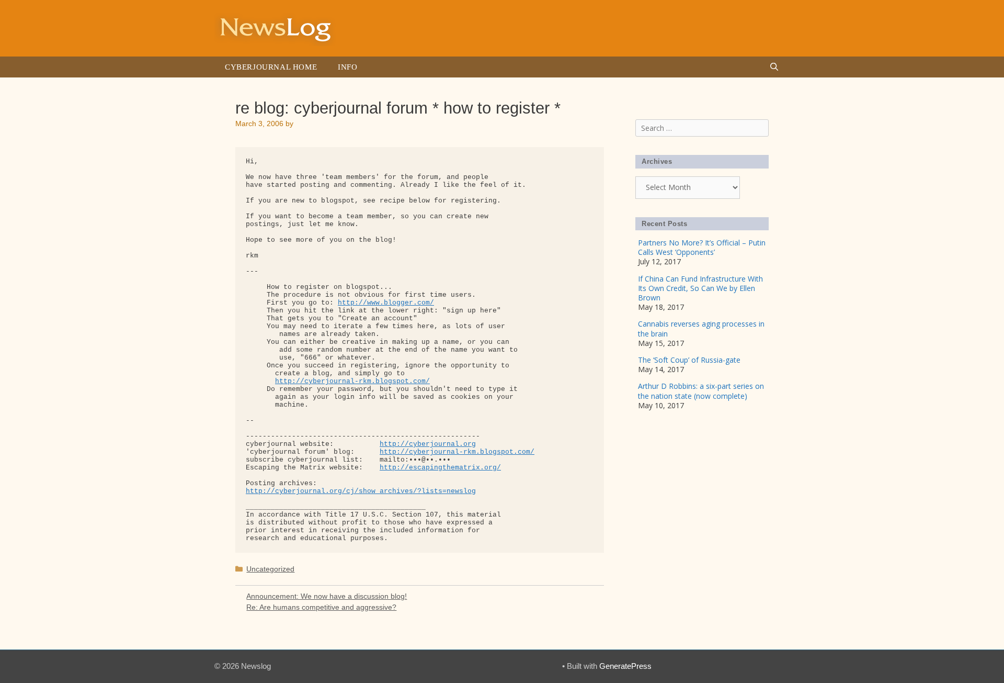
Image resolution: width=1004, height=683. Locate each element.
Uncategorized (270, 569)
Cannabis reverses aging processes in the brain (701, 328)
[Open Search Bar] (774, 67)
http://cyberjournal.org (428, 444)
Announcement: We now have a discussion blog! (326, 596)
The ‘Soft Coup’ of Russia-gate (689, 360)
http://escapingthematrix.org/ (440, 468)
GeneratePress (625, 666)
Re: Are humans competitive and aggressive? (321, 607)
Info (347, 67)
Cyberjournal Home (271, 67)
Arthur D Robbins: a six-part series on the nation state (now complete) (701, 390)
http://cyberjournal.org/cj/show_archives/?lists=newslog (361, 491)
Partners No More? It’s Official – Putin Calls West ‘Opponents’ (702, 247)
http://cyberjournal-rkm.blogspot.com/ (352, 381)
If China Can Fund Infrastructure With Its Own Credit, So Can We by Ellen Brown (700, 288)
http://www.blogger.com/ (386, 303)
